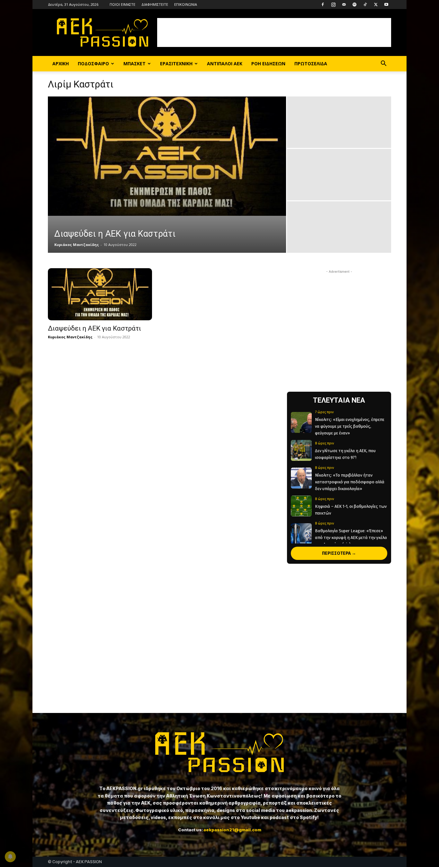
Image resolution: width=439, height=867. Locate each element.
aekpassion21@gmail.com (232, 829)
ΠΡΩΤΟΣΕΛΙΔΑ (310, 63)
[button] (383, 64)
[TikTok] (365, 4)
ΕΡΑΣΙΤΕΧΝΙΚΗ (176, 63)
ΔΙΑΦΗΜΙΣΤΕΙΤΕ (154, 4)
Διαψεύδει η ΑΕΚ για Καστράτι (94, 328)
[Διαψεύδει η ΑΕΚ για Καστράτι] (167, 156)
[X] (376, 4)
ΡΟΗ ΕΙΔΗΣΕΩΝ (268, 63)
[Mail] (344, 4)
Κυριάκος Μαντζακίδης (76, 244)
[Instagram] (333, 4)
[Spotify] (354, 4)
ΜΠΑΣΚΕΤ (134, 63)
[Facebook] (322, 4)
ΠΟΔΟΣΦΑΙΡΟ (93, 63)
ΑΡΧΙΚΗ (60, 63)
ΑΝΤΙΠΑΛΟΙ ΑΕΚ (224, 63)
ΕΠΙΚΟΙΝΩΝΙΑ (185, 4)
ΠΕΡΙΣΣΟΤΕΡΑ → (339, 553)
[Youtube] (386, 4)
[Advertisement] (274, 32)
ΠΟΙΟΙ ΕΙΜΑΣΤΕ (122, 4)
